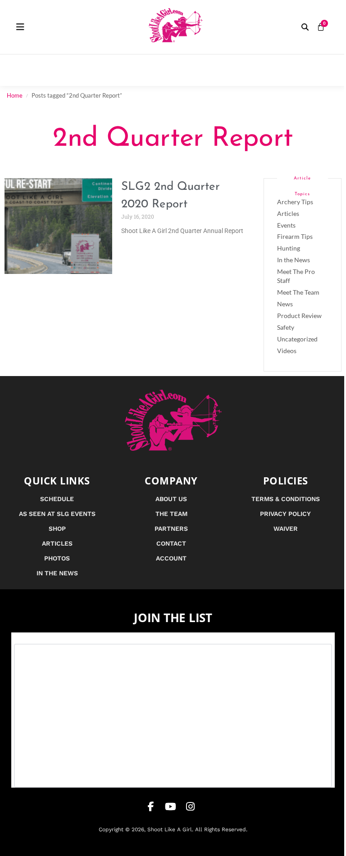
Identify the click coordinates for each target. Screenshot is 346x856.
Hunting (288, 248)
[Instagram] (190, 806)
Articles (288, 213)
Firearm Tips (295, 236)
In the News (293, 260)
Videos (286, 350)
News (285, 304)
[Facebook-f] (151, 806)
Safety (285, 327)
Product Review (299, 315)
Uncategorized (297, 339)
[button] (305, 27)
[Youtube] (171, 806)
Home (15, 95)
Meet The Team (298, 292)
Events (286, 225)
